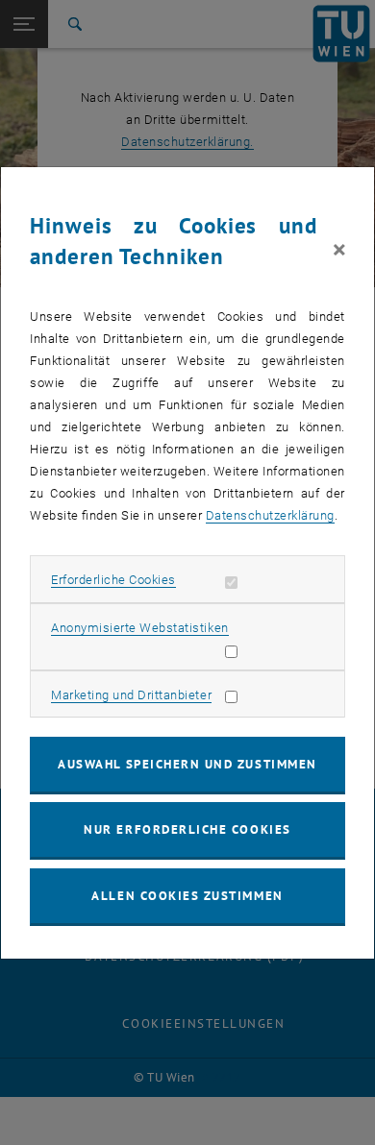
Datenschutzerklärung (270, 515)
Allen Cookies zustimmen (187, 896)
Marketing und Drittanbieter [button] (131, 695)
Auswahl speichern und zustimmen (187, 764)
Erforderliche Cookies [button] (113, 579)
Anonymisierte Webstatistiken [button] (139, 628)
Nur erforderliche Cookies (187, 829)
